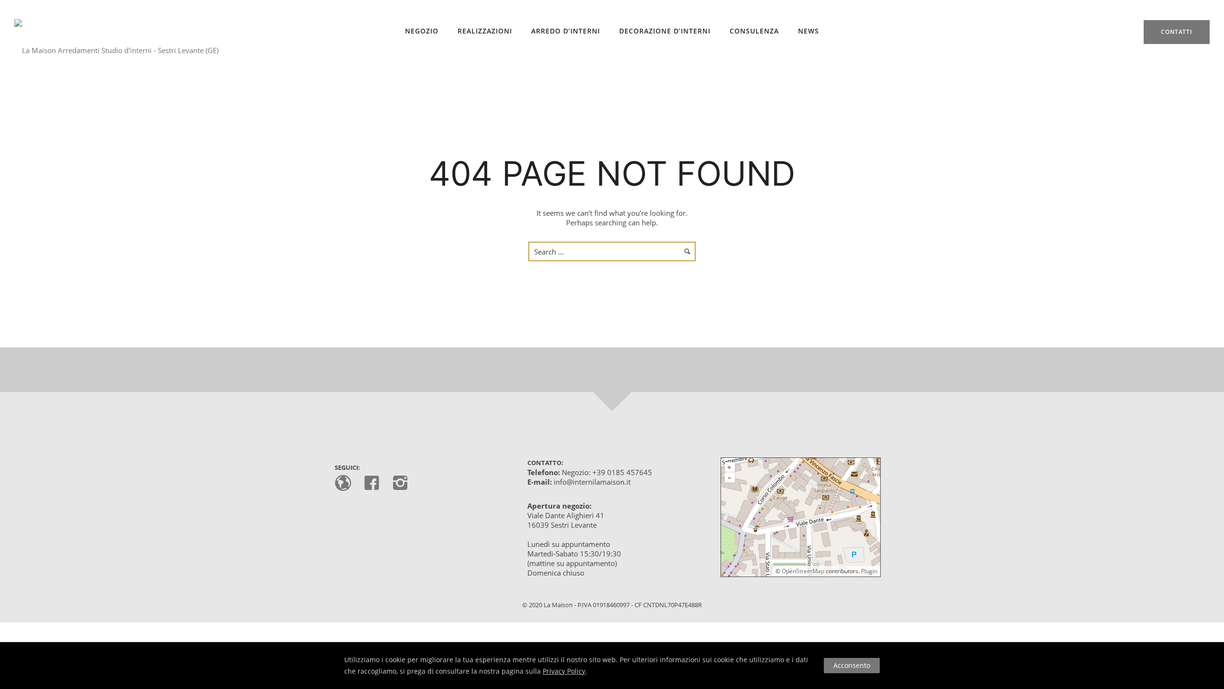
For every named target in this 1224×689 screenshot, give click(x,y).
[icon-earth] (345, 484)
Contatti (1176, 32)
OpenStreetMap (803, 571)
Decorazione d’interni (664, 30)
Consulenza (754, 30)
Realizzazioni (485, 30)
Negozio (421, 30)
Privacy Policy (564, 671)
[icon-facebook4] (374, 484)
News (808, 30)
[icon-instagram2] (400, 484)
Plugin (868, 571)
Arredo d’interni (565, 30)
